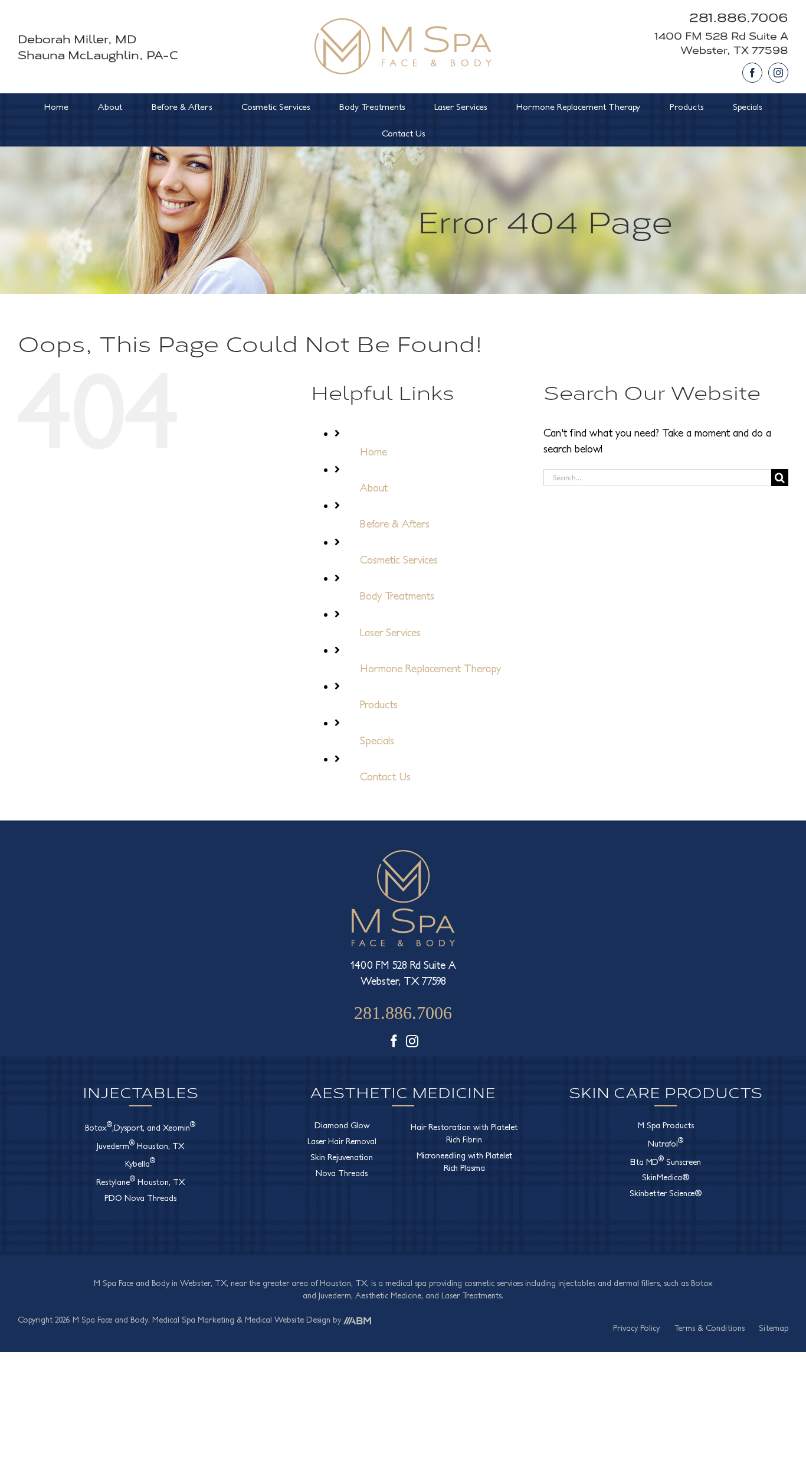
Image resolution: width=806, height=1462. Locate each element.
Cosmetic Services (399, 559)
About (374, 487)
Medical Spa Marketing (193, 1319)
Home (373, 451)
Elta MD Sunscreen (665, 1161)
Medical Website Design (287, 1319)
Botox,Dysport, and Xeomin (140, 1126)
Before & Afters (395, 523)
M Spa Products (666, 1125)
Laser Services (390, 632)
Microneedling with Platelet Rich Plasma (464, 1162)
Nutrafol (665, 1142)
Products (379, 704)
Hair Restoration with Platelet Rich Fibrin (464, 1133)
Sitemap (773, 1328)
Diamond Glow (341, 1125)
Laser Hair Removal (341, 1141)
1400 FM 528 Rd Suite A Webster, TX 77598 (721, 42)
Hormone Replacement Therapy (430, 668)
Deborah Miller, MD (77, 38)
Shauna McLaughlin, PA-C (98, 54)
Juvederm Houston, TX (140, 1145)
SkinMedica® (665, 1177)
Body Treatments (397, 596)
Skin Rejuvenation (341, 1157)
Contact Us (385, 776)
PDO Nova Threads (140, 1198)
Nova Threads (342, 1173)
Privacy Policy (636, 1328)
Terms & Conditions (709, 1328)
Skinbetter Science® (666, 1193)
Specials (377, 740)
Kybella (140, 1162)
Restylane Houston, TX (140, 1181)
